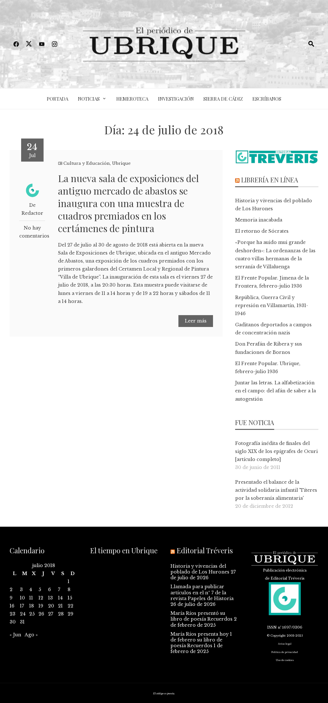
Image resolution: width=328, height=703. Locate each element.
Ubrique (121, 163)
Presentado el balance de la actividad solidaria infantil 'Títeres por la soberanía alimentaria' (276, 490)
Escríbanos (266, 99)
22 (70, 606)
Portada (57, 99)
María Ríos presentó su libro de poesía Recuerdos (201, 616)
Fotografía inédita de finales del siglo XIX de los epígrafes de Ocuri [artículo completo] (276, 451)
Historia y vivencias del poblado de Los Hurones (199, 569)
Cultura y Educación (86, 163)
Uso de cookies (285, 660)
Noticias (89, 99)
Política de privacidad (284, 652)
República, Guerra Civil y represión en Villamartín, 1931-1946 (271, 305)
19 (40, 606)
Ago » (31, 635)
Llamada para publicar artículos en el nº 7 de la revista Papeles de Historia (202, 592)
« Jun (15, 635)
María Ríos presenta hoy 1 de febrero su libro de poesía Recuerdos (201, 640)
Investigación (176, 99)
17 (22, 606)
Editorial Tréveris (204, 550)
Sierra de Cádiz (223, 99)
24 (23, 614)
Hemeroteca (132, 99)
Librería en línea (269, 179)
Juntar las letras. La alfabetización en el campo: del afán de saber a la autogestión (275, 391)
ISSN (272, 627)
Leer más (196, 321)
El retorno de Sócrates (262, 231)
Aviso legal (284, 643)
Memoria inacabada (258, 220)
